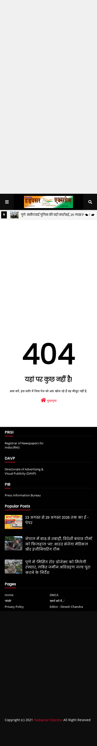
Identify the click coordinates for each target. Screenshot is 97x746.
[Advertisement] (48, 48)
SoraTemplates (32, 738)
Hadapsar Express (48, 720)
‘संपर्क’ (8, 601)
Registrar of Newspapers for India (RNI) (24, 445)
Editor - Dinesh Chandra (66, 607)
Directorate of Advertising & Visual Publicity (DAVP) (24, 471)
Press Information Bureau (23, 495)
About (32, 729)
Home (9, 595)
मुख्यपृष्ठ (51, 400)
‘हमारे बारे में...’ (57, 601)
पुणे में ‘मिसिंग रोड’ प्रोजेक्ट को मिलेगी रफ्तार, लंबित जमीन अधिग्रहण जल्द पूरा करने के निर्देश (57, 567)
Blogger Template (79, 738)
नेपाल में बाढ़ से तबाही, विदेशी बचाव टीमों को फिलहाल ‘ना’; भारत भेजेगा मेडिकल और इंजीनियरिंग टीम (58, 544)
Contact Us (51, 729)
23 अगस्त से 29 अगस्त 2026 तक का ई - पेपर (57, 520)
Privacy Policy (14, 607)
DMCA (54, 595)
